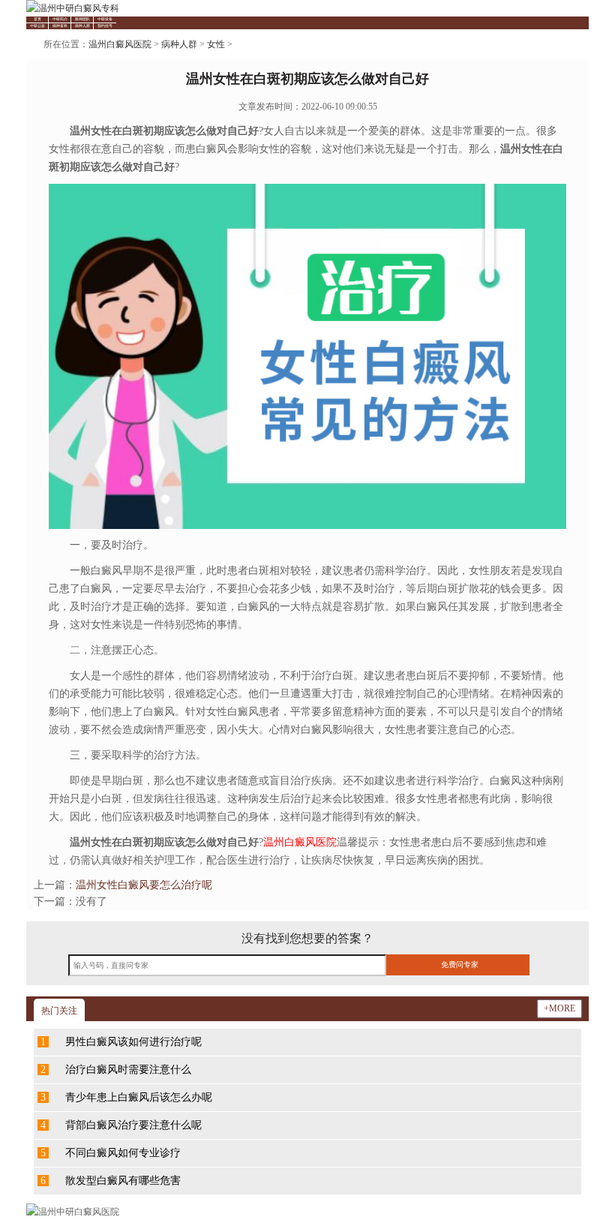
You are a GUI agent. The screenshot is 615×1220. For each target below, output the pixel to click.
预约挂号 (105, 26)
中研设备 (105, 19)
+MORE (559, 1008)
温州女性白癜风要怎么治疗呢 (144, 885)
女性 (216, 44)
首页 (37, 19)
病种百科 (60, 26)
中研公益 (37, 26)
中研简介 (60, 19)
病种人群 (82, 26)
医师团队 (82, 19)
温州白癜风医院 (120, 44)
